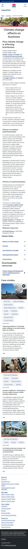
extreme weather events (15, 205)
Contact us (4, 479)
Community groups (6, 508)
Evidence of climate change (8, 499)
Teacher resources (6, 527)
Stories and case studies (7, 524)
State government (5, 513)
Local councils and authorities (8, 515)
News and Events (5, 481)
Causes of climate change (7, 496)
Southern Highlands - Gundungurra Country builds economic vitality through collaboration (14, 392)
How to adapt (5, 504)
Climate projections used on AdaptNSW (8, 488)
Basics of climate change (7, 494)
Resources (4, 518)
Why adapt (4, 492)
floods (20, 78)
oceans (17, 54)
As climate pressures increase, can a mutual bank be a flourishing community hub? (14, 450)
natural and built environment (13, 56)
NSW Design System (10, 545)
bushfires (12, 78)
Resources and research (7, 522)
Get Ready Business (8, 231)
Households (4, 506)
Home (2, 15)
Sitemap (3, 539)
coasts (10, 54)
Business (8, 15)
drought (6, 78)
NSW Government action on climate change (10, 484)
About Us (4, 477)
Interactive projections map (8, 520)
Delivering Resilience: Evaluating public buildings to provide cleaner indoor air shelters (14, 328)
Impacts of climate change (8, 501)
